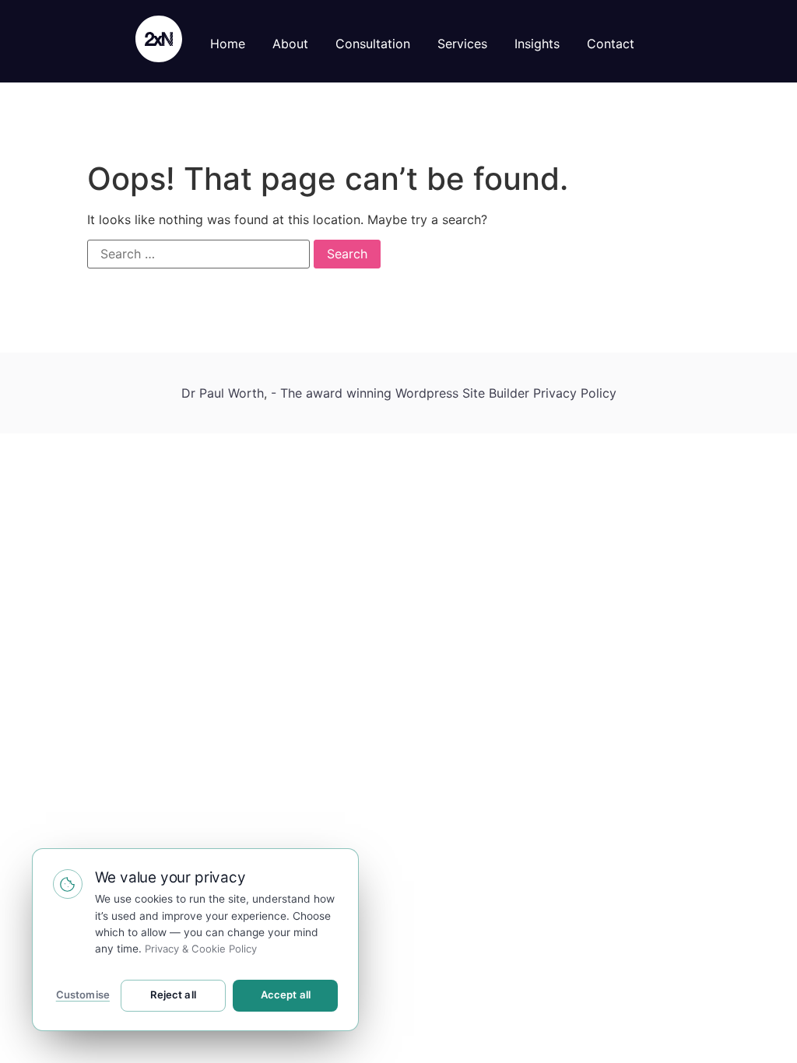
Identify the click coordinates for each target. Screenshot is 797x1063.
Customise (83, 994)
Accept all (286, 994)
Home (227, 43)
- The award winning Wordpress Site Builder (402, 393)
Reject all (173, 994)
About (290, 43)
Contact (610, 43)
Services (462, 43)
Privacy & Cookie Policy (201, 948)
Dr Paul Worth (222, 393)
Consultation (372, 43)
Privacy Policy (574, 393)
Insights (537, 43)
